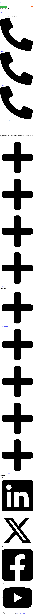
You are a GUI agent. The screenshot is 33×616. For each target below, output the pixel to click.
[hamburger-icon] (32, 7)
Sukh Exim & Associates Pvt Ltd (20, 613)
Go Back (1, 12)
